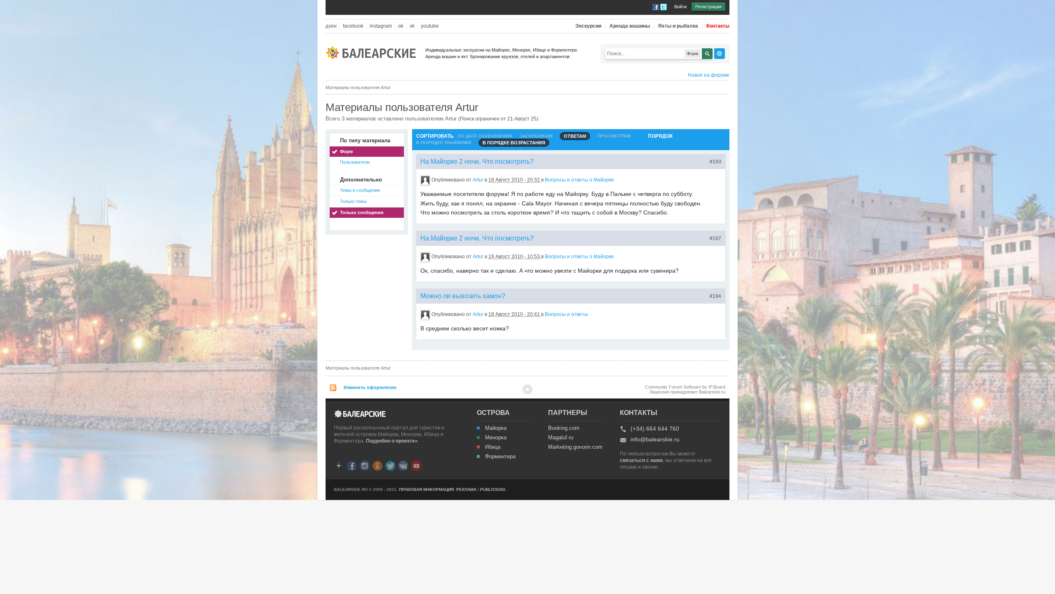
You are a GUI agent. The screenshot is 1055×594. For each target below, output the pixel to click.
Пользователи (355, 162)
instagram (381, 26)
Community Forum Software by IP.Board (685, 386)
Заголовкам (536, 136)
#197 (715, 238)
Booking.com (563, 428)
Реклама (466, 489)
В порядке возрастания (514, 142)
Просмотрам (614, 136)
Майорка (495, 428)
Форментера (500, 457)
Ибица (492, 447)
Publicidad (492, 489)
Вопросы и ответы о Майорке (579, 180)
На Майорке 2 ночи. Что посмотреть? (477, 161)
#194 (715, 296)
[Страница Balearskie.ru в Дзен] (339, 465)
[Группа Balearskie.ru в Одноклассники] (377, 465)
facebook (353, 26)
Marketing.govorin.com (575, 447)
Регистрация (708, 6)
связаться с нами (641, 460)
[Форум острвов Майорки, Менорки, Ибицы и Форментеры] (373, 52)
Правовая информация (426, 489)
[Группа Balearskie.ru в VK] (403, 465)
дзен (331, 26)
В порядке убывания (443, 142)
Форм (346, 151)
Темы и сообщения (360, 190)
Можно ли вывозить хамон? (462, 295)
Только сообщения (361, 212)
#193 (715, 162)
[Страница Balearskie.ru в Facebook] (351, 465)
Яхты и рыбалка (678, 26)
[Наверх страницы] (527, 389)
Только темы (353, 201)
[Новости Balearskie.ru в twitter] (390, 465)
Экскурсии (588, 26)
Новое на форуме (708, 75)
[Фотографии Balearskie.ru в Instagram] (364, 465)
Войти (680, 6)
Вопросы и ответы (566, 314)
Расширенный (719, 53)
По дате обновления (484, 136)
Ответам (575, 136)
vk (412, 26)
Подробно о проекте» (392, 441)
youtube (430, 26)
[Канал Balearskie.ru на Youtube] (416, 465)
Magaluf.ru (560, 438)
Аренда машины (630, 26)
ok (400, 26)
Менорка (495, 438)
